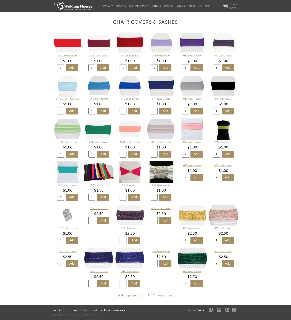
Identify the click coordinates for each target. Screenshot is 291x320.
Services (121, 6)
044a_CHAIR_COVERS (68, 98)
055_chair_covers (192, 165)
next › (161, 295)
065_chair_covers (161, 251)
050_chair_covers (68, 141)
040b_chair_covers (99, 55)
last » (172, 295)
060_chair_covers (192, 228)
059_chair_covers (130, 228)
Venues (181, 6)
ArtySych (98, 315)
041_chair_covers (161, 55)
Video (191, 6)
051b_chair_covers (130, 141)
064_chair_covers (130, 271)
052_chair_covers (99, 184)
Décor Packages (138, 6)
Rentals (156, 6)
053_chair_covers (130, 184)
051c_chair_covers (161, 141)
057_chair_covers (68, 228)
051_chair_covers (192, 141)
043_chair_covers (223, 55)
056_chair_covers (223, 165)
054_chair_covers (161, 184)
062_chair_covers (68, 251)
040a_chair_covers (67, 55)
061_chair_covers (223, 228)
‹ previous (132, 295)
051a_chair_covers (98, 141)
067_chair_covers (223, 251)
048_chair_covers (192, 98)
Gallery (168, 6)
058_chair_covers (99, 208)
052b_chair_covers (67, 184)
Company (107, 6)
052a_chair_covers (223, 141)
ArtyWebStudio (72, 315)
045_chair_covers (99, 98)
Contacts (204, 6)
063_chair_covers (99, 271)
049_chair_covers (223, 98)
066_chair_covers (192, 271)
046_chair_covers (130, 98)
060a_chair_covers (161, 208)
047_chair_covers (161, 98)
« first (120, 295)
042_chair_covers (192, 55)
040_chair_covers (130, 55)
